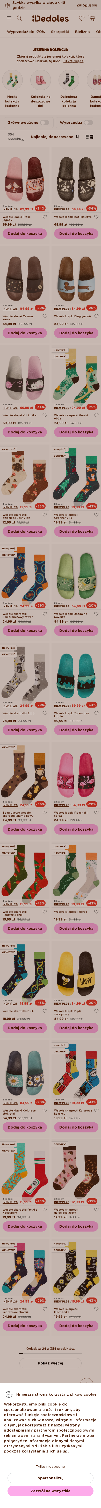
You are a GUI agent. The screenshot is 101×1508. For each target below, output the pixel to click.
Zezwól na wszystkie (50, 1491)
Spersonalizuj (50, 1478)
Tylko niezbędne (50, 1466)
